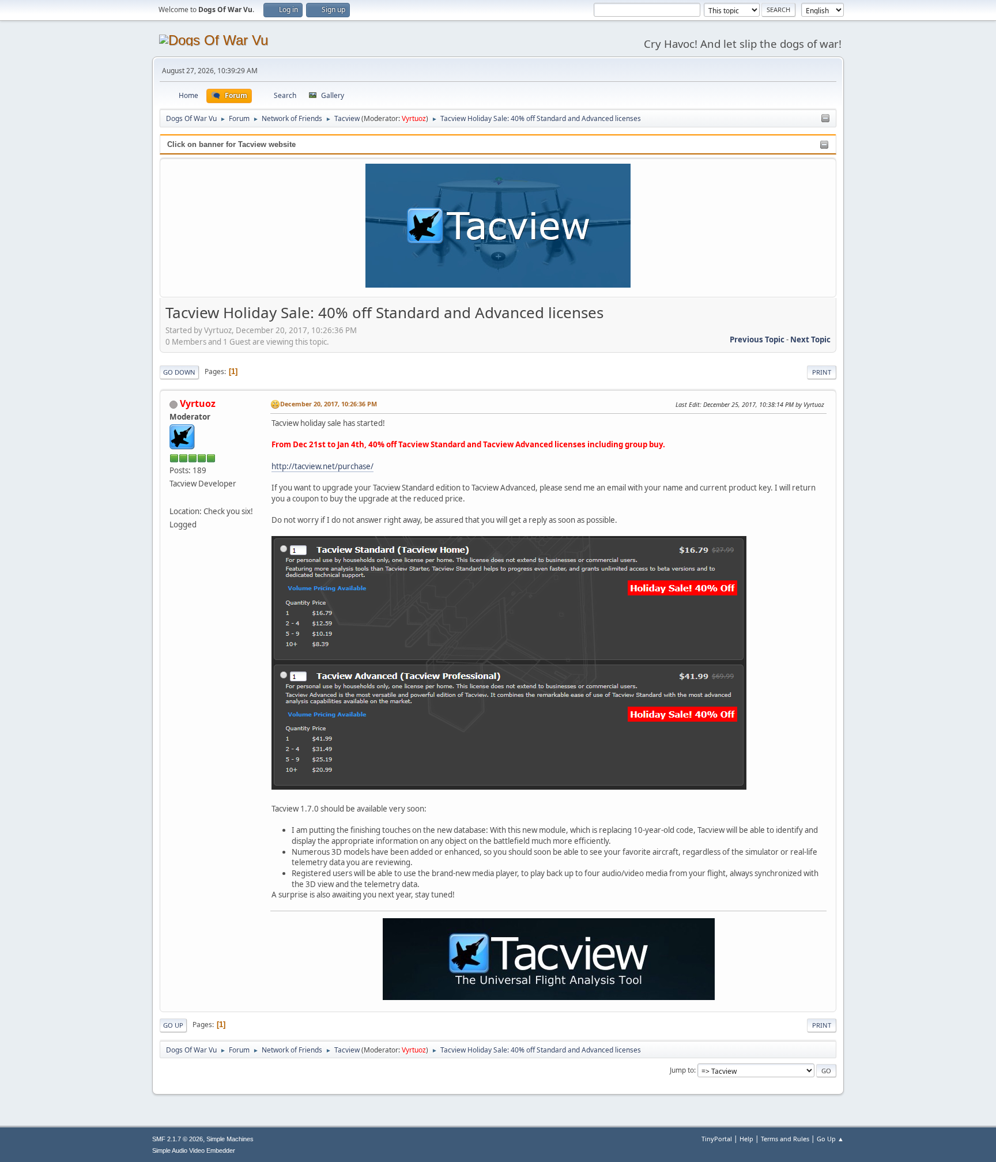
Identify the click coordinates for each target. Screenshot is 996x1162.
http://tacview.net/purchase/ (322, 466)
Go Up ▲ (830, 1138)
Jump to (682, 1070)
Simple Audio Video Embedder (193, 1150)
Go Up (173, 1025)
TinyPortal (716, 1138)
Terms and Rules (785, 1138)
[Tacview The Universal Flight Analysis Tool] (174, 497)
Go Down (179, 372)
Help (746, 1138)
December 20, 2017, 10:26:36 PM (328, 403)
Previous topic (757, 339)
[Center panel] (825, 118)
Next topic (810, 339)
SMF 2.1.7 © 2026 (177, 1138)
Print (821, 372)
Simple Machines (230, 1138)
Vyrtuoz (414, 118)
